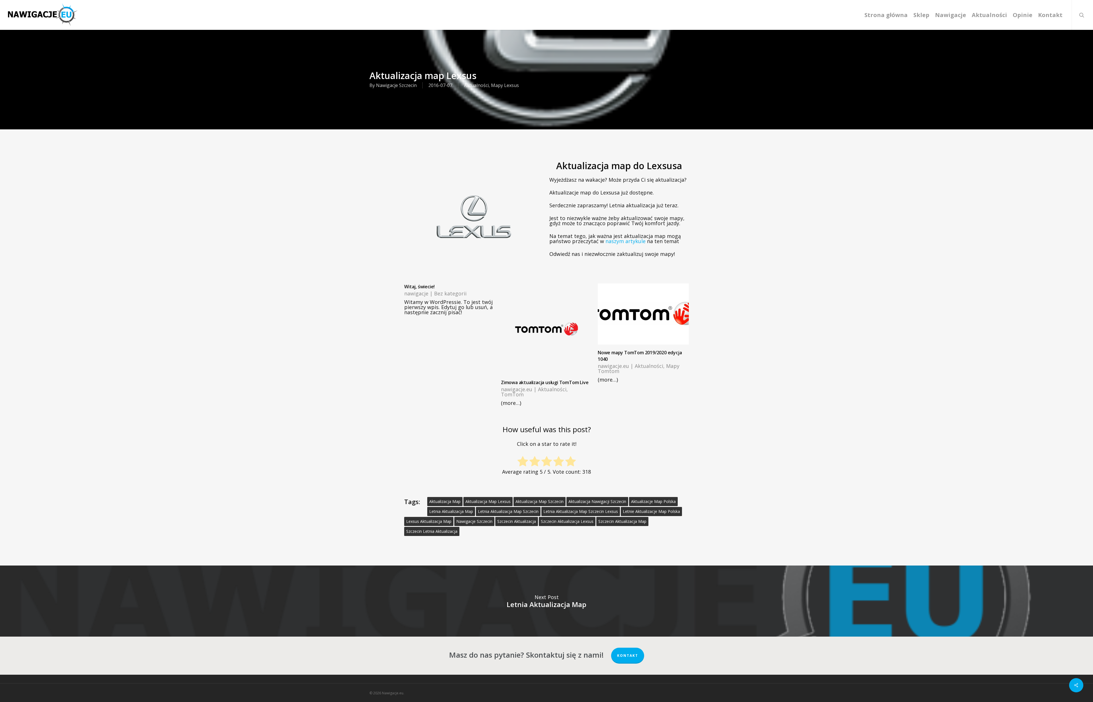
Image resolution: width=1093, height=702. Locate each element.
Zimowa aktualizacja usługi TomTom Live (544, 382)
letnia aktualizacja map (451, 511)
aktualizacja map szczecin (539, 501)
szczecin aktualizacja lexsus (567, 521)
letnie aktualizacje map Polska (651, 511)
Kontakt (627, 655)
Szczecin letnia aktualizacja (431, 531)
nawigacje (416, 293)
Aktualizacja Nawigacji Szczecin (597, 501)
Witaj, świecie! (419, 286)
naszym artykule (625, 241)
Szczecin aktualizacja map (622, 521)
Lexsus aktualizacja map (428, 521)
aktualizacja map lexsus (488, 501)
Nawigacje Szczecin (396, 85)
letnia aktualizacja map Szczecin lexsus (580, 511)
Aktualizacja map (445, 501)
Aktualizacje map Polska (653, 501)
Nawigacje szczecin (474, 521)
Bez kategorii (450, 293)
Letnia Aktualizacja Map (546, 601)
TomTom (512, 394)
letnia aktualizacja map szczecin (508, 511)
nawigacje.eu (516, 389)
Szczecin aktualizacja (516, 521)
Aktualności (476, 85)
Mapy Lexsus (505, 85)
